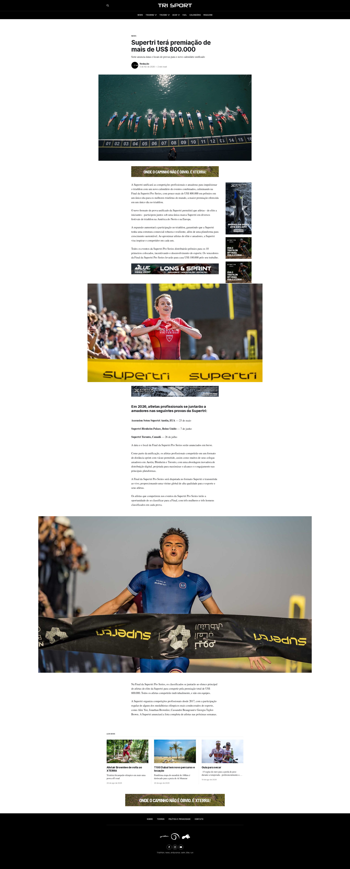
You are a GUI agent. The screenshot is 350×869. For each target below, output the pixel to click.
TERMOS (160, 819)
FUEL (185, 15)
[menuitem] (150, 819)
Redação (144, 63)
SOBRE (150, 819)
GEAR (174, 15)
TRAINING (150, 15)
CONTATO (199, 819)
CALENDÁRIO (195, 15)
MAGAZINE (208, 15)
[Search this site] (107, 5)
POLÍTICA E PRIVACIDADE (180, 819)
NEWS (140, 15)
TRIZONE (163, 15)
